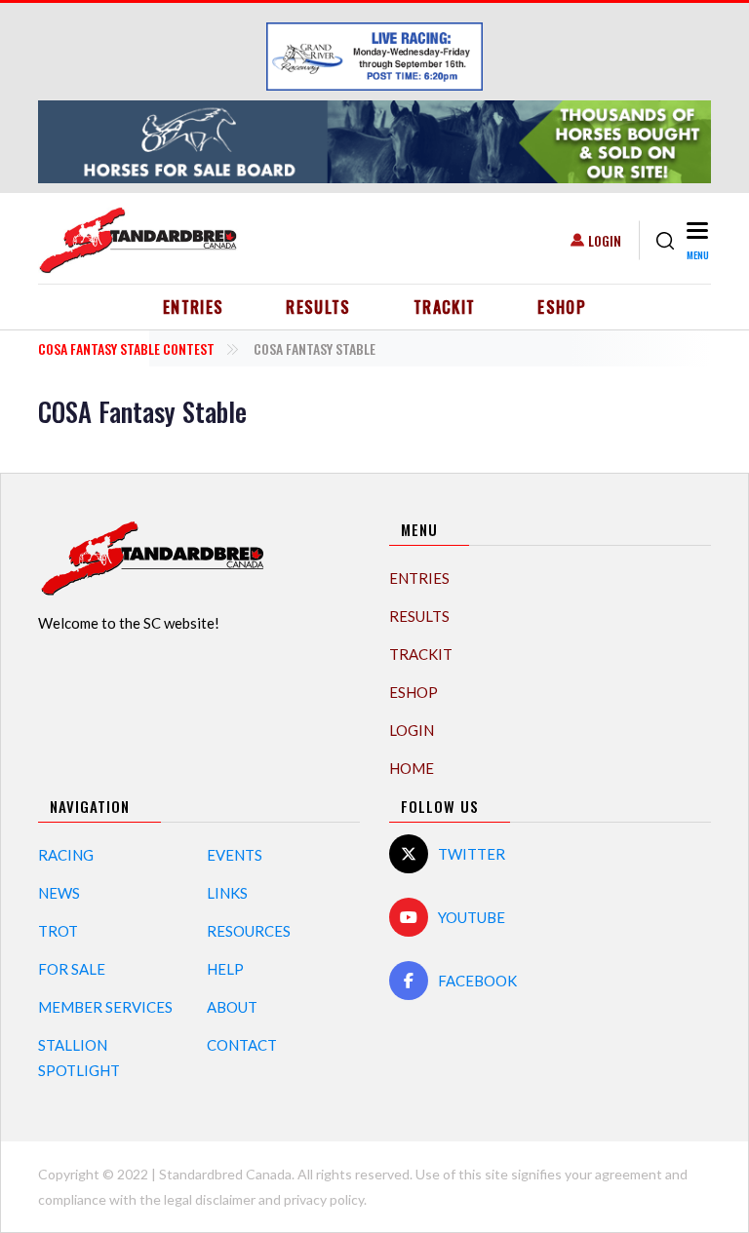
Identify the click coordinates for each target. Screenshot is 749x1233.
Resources (249, 931)
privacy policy (324, 1199)
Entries (193, 307)
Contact (242, 1045)
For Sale (71, 969)
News (59, 893)
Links (227, 893)
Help (225, 969)
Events (234, 855)
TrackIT (445, 307)
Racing (66, 855)
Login (604, 240)
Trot (58, 931)
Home (411, 768)
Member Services (105, 1007)
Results (318, 307)
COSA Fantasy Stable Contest (126, 348)
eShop (561, 307)
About (232, 1007)
